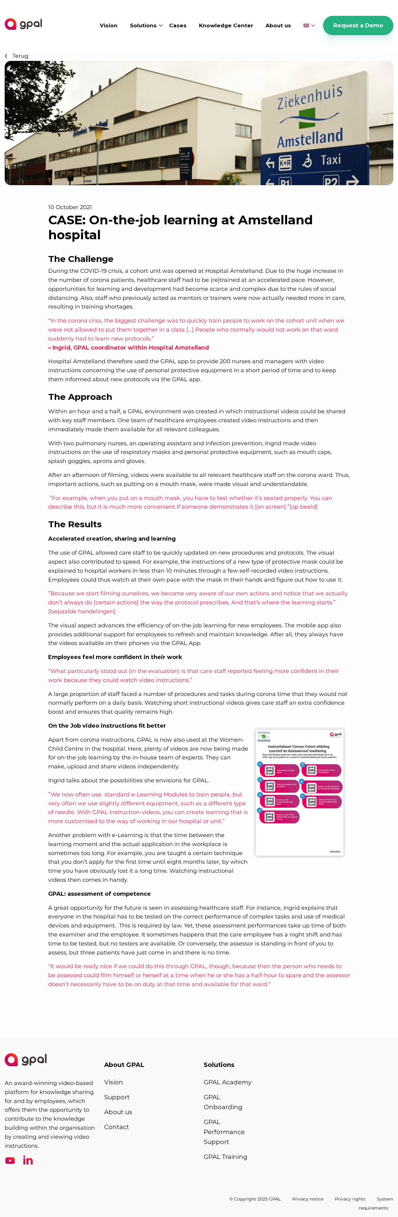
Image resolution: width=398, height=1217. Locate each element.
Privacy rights (350, 1199)
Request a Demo (358, 25)
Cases (178, 25)
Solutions (143, 25)
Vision (109, 25)
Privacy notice (307, 1199)
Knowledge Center (226, 25)
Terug (20, 56)
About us (278, 25)
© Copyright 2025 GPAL (255, 1199)
